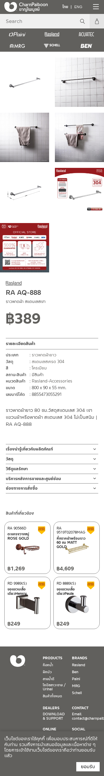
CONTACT (80, 708)
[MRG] (17, 46)
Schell (77, 693)
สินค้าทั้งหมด (52, 696)
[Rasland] (52, 34)
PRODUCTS (52, 658)
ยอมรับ (88, 766)
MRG (76, 686)
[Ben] (86, 46)
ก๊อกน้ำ (48, 665)
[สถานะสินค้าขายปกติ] (53, 320)
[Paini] (17, 34)
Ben (75, 672)
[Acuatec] (86, 34)
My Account (97, 21)
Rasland (78, 665)
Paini (76, 679)
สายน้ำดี (48, 679)
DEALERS (51, 708)
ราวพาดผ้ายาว (44, 355)
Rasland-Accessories (52, 381)
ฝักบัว (47, 672)
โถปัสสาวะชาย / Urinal (54, 687)
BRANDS (79, 658)
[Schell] (52, 46)
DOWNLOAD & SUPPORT (54, 716)
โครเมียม (39, 368)
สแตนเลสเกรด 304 (48, 361)
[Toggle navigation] (95, 6)
